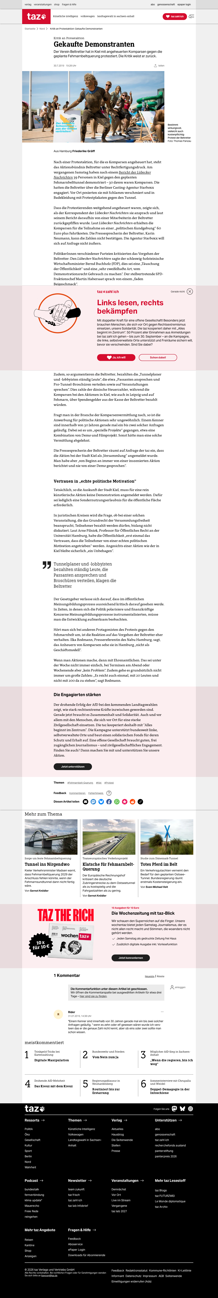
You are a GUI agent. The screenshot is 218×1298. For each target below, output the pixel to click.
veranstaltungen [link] (43, 4)
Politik (29, 1129)
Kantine (29, 1245)
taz (35, 1109)
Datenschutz (134, 1276)
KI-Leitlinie (184, 1270)
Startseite (30, 29)
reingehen (31, 1217)
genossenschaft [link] (166, 4)
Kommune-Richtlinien (163, 1270)
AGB (162, 1276)
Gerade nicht (178, 291)
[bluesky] (182, 1110)
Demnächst (119, 1189)
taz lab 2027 (119, 1211)
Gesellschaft (32, 1140)
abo (157, 1129)
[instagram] (190, 1110)
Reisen (29, 1240)
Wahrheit (30, 1167)
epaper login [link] (184, 4)
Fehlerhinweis (96, 793)
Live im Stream (121, 1200)
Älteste (160, 976)
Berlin (28, 1156)
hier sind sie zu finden (93, 996)
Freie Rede (31, 1211)
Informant (118, 1276)
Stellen (116, 1145)
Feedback (74, 1239)
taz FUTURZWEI (165, 1196)
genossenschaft (165, 1134)
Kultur (28, 1145)
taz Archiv (161, 1207)
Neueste (149, 976)
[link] (66, 16)
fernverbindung (34, 1195)
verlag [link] (28, 4)
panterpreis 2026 (166, 1156)
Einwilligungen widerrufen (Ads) (131, 1281)
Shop (28, 1251)
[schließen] (189, 291)
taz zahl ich (162, 1140)
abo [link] (153, 4)
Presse (116, 1151)
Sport (28, 1151)
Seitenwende (173, 1276)
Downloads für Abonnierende (86, 1255)
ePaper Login (76, 1250)
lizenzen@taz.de (49, 1275)
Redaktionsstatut (137, 1270)
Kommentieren (77, 793)
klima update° (33, 1200)
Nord (42, 29)
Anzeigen (30, 1256)
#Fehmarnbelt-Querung (80, 782)
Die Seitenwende (122, 1140)
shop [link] (56, 4)
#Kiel (99, 782)
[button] (191, 16)
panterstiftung (164, 1151)
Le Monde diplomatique (170, 1201)
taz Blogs (161, 1190)
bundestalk (32, 1189)
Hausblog (118, 1134)
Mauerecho (32, 1206)
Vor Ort (116, 1195)
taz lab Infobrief (78, 1206)
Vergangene (119, 1206)
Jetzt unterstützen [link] (72, 766)
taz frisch (74, 1195)
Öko (27, 1134)
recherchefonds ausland (170, 1145)
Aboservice (75, 1244)
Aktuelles (117, 1129)
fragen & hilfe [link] (69, 4)
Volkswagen (75, 1134)
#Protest (109, 782)
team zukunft (76, 1189)
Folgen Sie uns (161, 1109)
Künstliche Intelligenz (81, 1129)
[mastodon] (174, 1110)
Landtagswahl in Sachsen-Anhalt (85, 1142)
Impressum (150, 1276)
